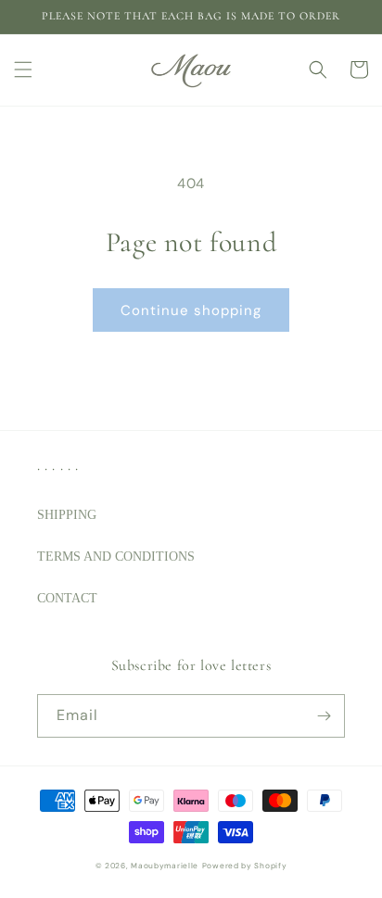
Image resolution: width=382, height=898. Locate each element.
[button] (23, 69)
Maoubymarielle (164, 866)
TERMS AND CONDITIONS (116, 556)
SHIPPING (66, 515)
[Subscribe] (323, 716)
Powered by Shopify (244, 866)
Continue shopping (191, 310)
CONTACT (67, 598)
